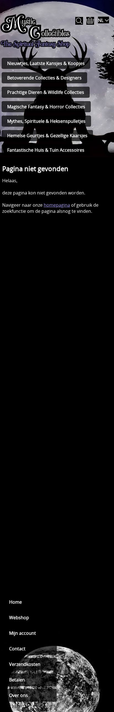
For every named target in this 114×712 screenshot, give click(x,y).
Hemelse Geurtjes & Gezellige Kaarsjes (47, 136)
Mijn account (22, 633)
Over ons (18, 695)
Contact (17, 649)
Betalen (17, 680)
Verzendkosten (24, 664)
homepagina (57, 205)
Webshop (19, 617)
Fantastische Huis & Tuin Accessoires (45, 150)
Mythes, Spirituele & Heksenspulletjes (46, 121)
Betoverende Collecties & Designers (44, 78)
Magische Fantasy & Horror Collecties (46, 107)
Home (15, 602)
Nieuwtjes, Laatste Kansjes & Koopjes (46, 63)
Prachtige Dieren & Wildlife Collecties (45, 92)
